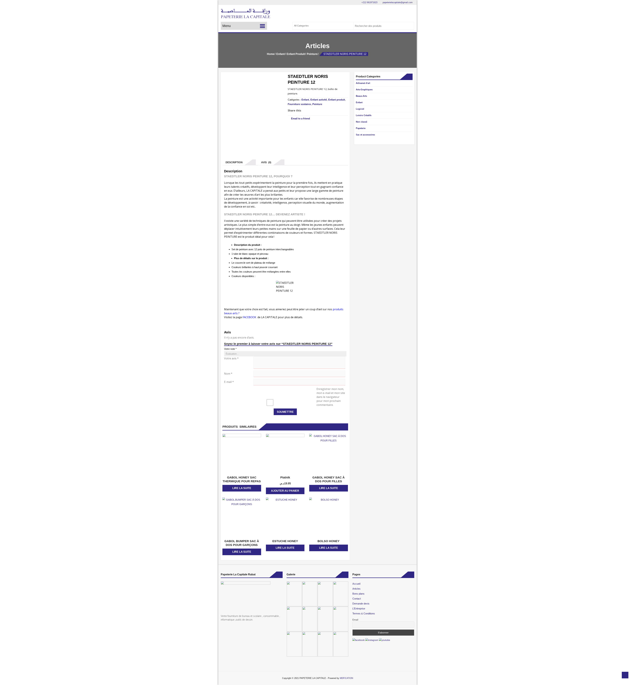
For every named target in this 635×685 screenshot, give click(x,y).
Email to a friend (300, 118)
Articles (356, 588)
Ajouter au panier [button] (285, 490)
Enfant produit (296, 54)
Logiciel (360, 109)
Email (355, 619)
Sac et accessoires (365, 134)
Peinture (312, 54)
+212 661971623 (369, 2)
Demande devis (360, 603)
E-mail (229, 382)
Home (270, 54)
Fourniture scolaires (299, 104)
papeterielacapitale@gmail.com (397, 2)
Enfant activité (318, 99)
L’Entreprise (358, 608)
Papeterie (360, 128)
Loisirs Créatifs (363, 115)
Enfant (280, 54)
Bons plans (358, 593)
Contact (356, 598)
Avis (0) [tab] (265, 162)
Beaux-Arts (361, 96)
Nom (228, 373)
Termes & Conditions (363, 613)
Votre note (230, 348)
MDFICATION (346, 678)
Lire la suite (241, 488)
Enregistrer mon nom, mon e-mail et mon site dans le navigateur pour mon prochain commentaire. (331, 397)
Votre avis (231, 358)
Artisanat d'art (363, 83)
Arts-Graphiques (364, 89)
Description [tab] (233, 162)
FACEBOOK (250, 317)
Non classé (361, 122)
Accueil (356, 583)
